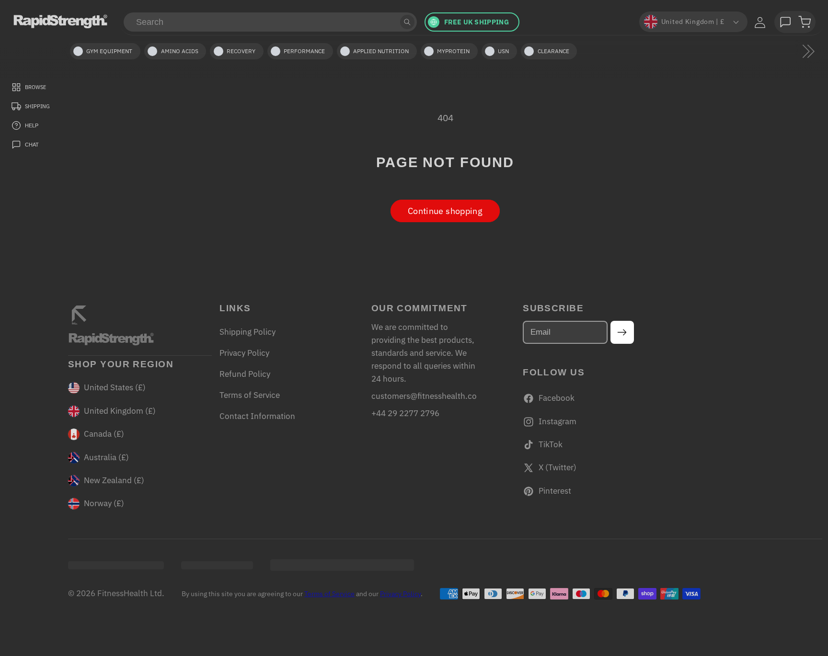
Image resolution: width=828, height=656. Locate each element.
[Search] (407, 22)
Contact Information (257, 416)
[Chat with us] (785, 22)
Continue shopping (445, 210)
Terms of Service (249, 395)
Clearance (553, 51)
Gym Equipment (109, 51)
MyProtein (453, 51)
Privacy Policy (244, 353)
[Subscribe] (622, 332)
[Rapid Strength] (60, 21)
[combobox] (270, 22)
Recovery (241, 51)
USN (503, 51)
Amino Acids (179, 51)
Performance (304, 51)
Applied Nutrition (381, 51)
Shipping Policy (247, 332)
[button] (804, 22)
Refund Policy (244, 374)
